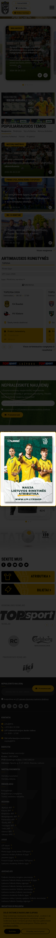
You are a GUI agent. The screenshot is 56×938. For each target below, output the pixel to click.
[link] (28, 469)
